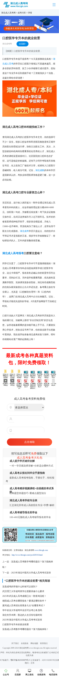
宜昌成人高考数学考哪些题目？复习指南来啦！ (25, 629)
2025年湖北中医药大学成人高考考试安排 (31, 573)
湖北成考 (24, 231)
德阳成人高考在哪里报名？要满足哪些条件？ (24, 601)
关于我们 (15, 643)
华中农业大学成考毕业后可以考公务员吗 (22, 610)
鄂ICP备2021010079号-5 (20, 660)
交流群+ (22, 44)
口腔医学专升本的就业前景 (15, 624)
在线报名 (24, 643)
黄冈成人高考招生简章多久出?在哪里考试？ (23, 605)
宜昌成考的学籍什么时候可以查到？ (20, 586)
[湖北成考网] (15, 4)
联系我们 (44, 643)
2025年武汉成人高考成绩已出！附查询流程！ (24, 596)
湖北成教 (39, 170)
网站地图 (34, 643)
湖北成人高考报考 (13, 253)
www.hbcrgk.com (41, 550)
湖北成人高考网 (8, 13)
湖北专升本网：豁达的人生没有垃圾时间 (22, 615)
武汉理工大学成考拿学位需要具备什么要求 (23, 591)
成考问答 (22, 13)
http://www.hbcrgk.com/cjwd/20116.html (27, 555)
